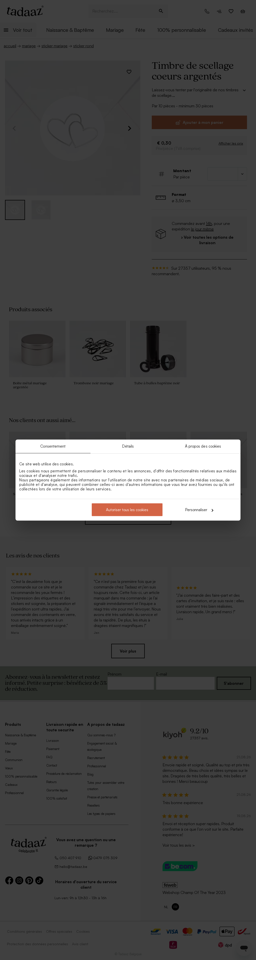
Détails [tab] (128, 446)
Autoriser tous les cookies (127, 509)
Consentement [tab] (53, 446)
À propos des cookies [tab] (203, 446)
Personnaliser (196, 509)
